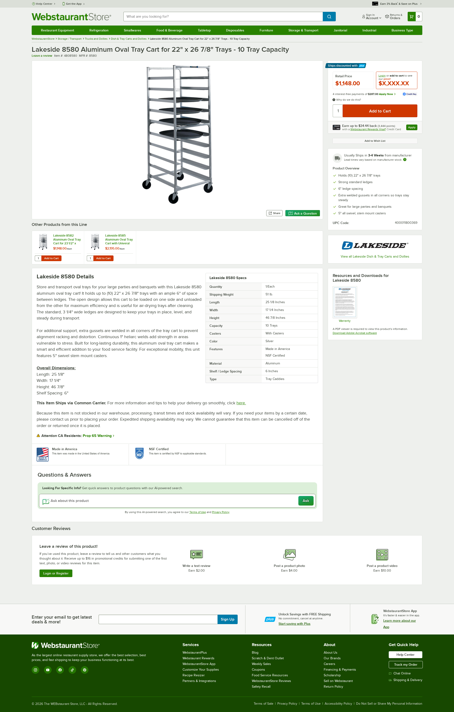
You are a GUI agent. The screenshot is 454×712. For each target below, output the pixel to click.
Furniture (266, 30)
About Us (330, 652)
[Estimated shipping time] (405, 159)
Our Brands (332, 658)
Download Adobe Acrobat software (355, 333)
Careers (329, 664)
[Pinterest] (84, 670)
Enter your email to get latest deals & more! (62, 619)
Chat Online (402, 673)
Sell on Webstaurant (338, 681)
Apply (412, 128)
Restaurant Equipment (57, 30)
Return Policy (333, 686)
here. (241, 403)
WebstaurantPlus (195, 652)
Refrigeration (99, 30)
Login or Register (56, 573)
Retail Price (343, 76)
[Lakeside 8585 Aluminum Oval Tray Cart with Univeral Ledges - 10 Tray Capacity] (110, 247)
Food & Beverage (170, 30)
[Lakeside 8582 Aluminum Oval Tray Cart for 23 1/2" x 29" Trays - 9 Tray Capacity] (58, 247)
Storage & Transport (303, 30)
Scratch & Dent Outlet (268, 658)
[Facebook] (60, 670)
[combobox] (223, 16)
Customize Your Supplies (201, 669)
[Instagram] (35, 670)
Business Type (402, 30)
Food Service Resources (270, 675)
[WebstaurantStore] (91, 645)
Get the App (74, 3)
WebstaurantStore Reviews (271, 681)
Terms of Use (197, 512)
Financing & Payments (340, 669)
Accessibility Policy (338, 703)
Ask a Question (305, 213)
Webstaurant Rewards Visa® (368, 129)
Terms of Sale (263, 703)
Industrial (369, 30)
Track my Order (405, 664)
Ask (306, 501)
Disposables (235, 30)
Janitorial (340, 30)
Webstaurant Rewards (198, 658)
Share (276, 213)
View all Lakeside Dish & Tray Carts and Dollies (375, 256)
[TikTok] (72, 670)
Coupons (258, 669)
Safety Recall (261, 686)
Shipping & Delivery (407, 680)
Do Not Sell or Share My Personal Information (389, 703)
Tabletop (204, 30)
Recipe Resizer (194, 675)
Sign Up (227, 619)
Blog (255, 652)
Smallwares (132, 30)
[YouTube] (48, 670)
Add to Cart (51, 258)
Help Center (44, 3)
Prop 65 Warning (97, 436)
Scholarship (332, 675)
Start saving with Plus (294, 624)
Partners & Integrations (199, 681)
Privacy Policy (220, 512)
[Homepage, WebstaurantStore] (71, 16)
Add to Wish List (375, 140)
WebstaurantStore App (199, 664)
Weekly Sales (261, 664)
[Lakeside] (375, 245)
